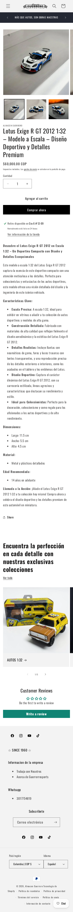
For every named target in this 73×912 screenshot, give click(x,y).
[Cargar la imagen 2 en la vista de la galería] (36, 109)
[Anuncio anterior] (7, 17)
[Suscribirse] (55, 822)
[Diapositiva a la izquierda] (27, 674)
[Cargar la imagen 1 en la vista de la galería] (14, 109)
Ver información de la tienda (24, 234)
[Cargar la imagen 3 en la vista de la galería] (58, 109)
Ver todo (8, 578)
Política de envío (51, 897)
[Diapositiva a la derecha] (45, 674)
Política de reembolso (29, 891)
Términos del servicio (28, 897)
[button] (8, 6)
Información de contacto (38, 903)
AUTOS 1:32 (15, 660)
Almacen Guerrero (34, 886)
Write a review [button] (36, 713)
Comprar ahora (36, 210)
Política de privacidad (54, 891)
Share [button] (10, 517)
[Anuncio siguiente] (65, 17)
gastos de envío (30, 169)
